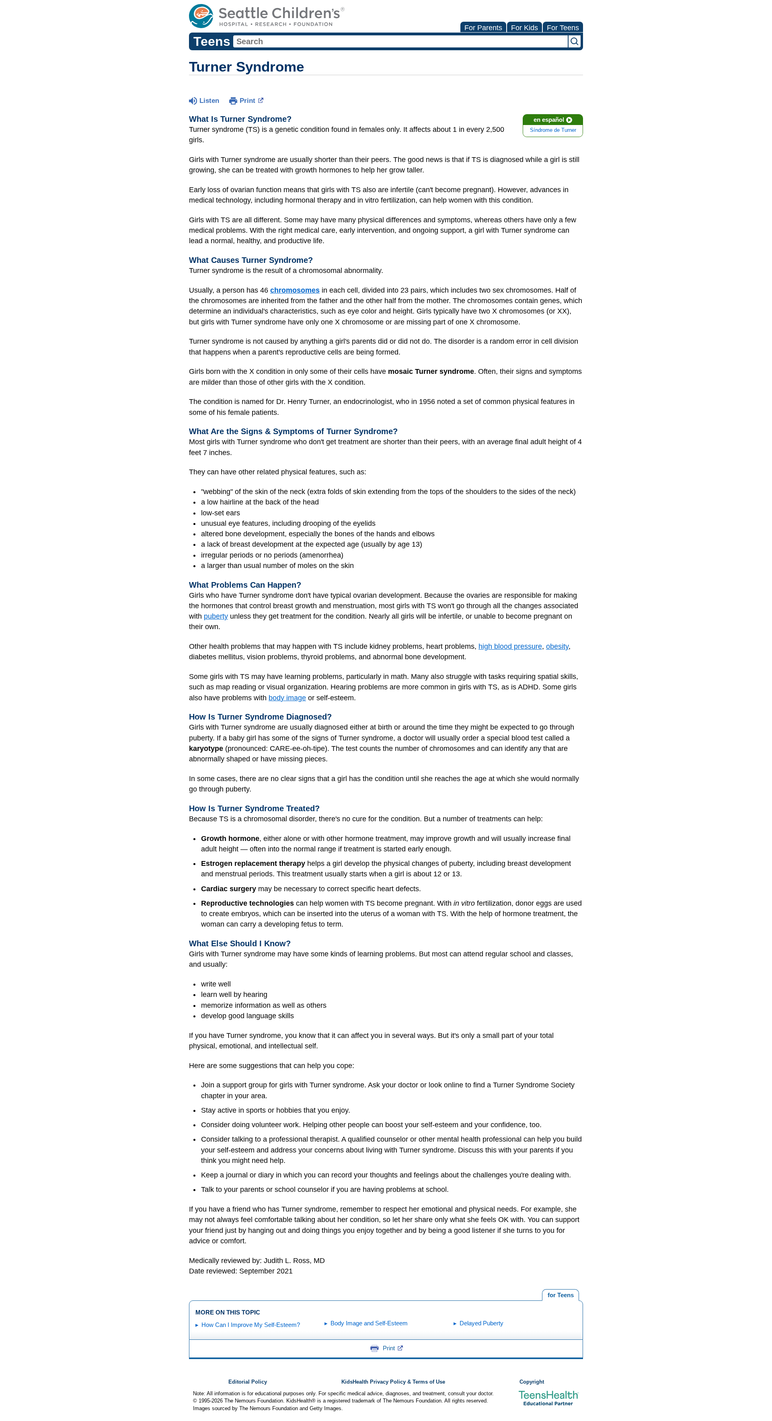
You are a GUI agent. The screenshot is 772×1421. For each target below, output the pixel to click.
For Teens (563, 28)
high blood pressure (510, 646)
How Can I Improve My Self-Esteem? (250, 1324)
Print (247, 101)
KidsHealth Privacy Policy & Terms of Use (393, 1382)
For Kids (524, 28)
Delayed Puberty (481, 1323)
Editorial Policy (247, 1382)
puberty (216, 616)
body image (287, 698)
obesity (557, 646)
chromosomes (295, 290)
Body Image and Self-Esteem (369, 1323)
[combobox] (400, 41)
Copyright (531, 1382)
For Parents (483, 28)
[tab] (560, 1295)
